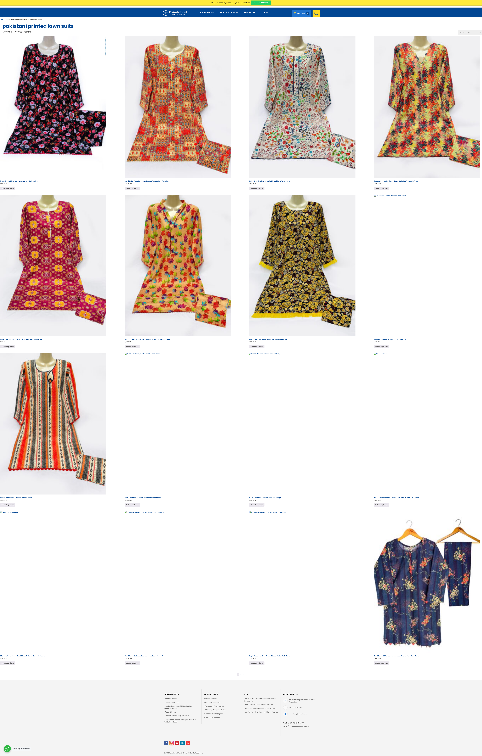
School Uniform (211, 698)
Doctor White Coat (172, 702)
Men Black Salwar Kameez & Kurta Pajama (261, 708)
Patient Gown (170, 712)
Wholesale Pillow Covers (214, 706)
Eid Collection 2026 (212, 702)
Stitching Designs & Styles (215, 710)
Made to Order (251, 12)
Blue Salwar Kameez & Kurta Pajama (259, 704)
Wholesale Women (229, 12)
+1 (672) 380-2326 (260, 3)
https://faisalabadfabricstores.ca (296, 726)
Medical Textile (171, 698)
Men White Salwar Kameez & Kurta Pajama (261, 712)
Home (2, 20)
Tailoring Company (212, 717)
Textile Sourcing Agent (214, 714)
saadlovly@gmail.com (298, 714)
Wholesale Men (207, 12)
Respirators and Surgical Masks (177, 716)
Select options (8, 188)
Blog (266, 12)
